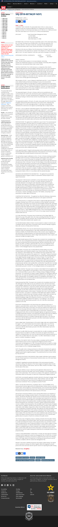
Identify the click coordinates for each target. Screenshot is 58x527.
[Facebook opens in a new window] (2, 485)
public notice (40, 457)
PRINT (17, 25)
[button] (32, 1)
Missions (32, 3)
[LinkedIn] (7, 485)
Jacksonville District (48, 460)
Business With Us (17, 3)
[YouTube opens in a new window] (13, 485)
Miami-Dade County (22, 457)
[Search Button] (56, 3)
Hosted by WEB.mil (20, 507)
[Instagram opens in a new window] (5, 485)
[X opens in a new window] (10, 485)
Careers (26, 3)
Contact (9, 6)
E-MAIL (21, 25)
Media (46, 3)
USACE (38, 460)
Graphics (26, 449)
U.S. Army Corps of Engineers (25, 460)
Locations (39, 3)
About (9, 3)
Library (52, 3)
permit (32, 457)
